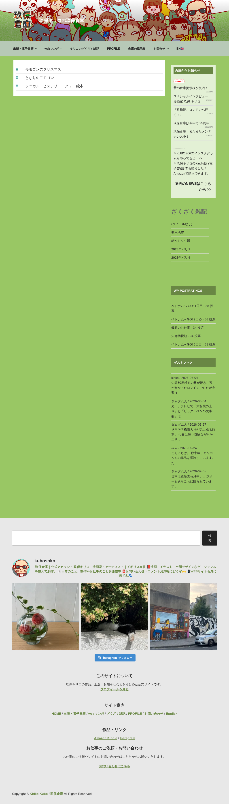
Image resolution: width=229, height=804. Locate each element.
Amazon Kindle (105, 738)
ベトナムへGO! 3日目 (186, 344)
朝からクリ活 (180, 241)
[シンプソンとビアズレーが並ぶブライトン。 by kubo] (183, 616)
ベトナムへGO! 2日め (186, 319)
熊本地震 (177, 232)
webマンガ (52, 48)
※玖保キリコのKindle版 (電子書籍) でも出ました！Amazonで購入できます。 (193, 168)
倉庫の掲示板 (137, 48)
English (172, 713)
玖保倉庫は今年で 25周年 (191, 123)
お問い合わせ (153, 713)
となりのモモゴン (39, 78)
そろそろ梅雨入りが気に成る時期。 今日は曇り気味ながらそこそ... (193, 434)
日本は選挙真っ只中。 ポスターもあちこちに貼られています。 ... (192, 481)
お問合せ (159, 48)
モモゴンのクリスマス (43, 69)
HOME (56, 713)
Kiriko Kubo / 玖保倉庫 (47, 793)
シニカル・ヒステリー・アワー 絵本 (54, 86)
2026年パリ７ (181, 249)
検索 (209, 538)
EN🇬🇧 (180, 48)
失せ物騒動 (179, 336)
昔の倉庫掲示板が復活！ (191, 88)
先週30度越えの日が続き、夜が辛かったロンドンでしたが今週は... (193, 388)
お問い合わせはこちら (114, 766)
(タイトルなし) (181, 224)
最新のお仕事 (180, 327)
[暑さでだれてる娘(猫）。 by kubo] (114, 616)
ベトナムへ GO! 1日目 (187, 306)
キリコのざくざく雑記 (84, 48)
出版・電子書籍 (23, 48)
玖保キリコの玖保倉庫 (61, 20)
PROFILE (113, 48)
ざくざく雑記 (116, 713)
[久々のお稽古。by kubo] (45, 616)
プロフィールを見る (114, 689)
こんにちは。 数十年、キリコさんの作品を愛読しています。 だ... (193, 458)
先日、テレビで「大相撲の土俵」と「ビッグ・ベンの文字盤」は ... (191, 411)
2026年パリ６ (181, 257)
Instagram (127, 738)
